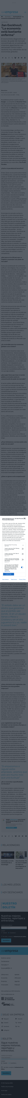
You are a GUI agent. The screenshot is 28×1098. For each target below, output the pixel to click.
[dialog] (14, 549)
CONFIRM (8, 574)
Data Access (14, 579)
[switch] (22, 549)
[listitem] (14, 545)
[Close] (25, 518)
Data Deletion (5, 579)
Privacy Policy (22, 579)
